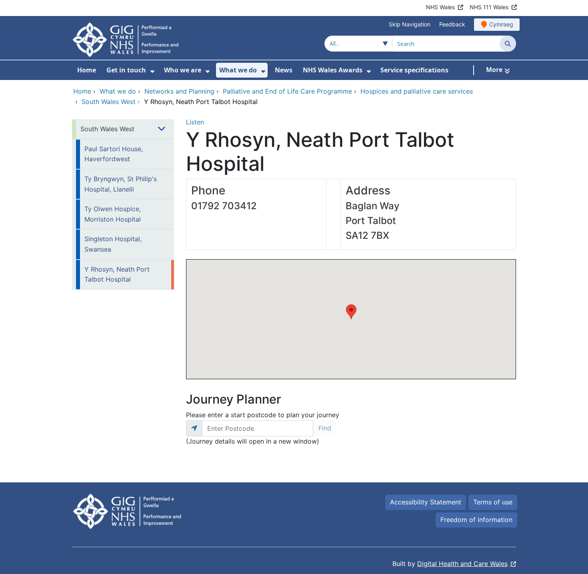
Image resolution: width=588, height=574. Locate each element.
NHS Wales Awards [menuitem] (332, 70)
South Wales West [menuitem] (107, 129)
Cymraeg (501, 24)
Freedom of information (476, 520)
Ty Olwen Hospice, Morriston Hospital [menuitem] (112, 214)
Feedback (452, 24)
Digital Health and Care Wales (462, 564)
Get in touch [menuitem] (126, 70)
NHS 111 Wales (489, 7)
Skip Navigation (409, 24)
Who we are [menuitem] (182, 70)
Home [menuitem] (86, 70)
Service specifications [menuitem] (414, 70)
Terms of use (492, 502)
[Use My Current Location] (194, 428)
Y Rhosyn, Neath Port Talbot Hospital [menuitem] (117, 274)
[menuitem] (152, 71)
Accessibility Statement (425, 502)
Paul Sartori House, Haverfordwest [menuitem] (113, 154)
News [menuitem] (283, 70)
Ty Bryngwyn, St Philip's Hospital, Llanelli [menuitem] (120, 184)
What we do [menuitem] (238, 70)
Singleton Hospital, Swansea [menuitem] (113, 244)
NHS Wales (440, 7)
